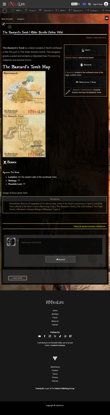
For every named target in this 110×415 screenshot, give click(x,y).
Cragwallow (34, 203)
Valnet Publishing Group (64, 389)
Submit (61, 259)
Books (28, 60)
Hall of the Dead (65, 203)
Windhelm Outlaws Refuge (29, 209)
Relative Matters (71, 57)
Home (55, 311)
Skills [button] (62, 11)
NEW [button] (17, 11)
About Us (55, 321)
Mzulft (18, 206)
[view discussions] (107, 18)
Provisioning (53, 56)
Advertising (55, 367)
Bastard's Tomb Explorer (82, 89)
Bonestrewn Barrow (18, 203)
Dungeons (20, 19)
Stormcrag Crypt (47, 206)
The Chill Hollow (84, 206)
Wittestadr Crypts (51, 209)
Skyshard (70, 72)
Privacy (55, 377)
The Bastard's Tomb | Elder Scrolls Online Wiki (33, 32)
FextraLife (40, 389)
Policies (55, 381)
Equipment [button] (77, 11)
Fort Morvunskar (48, 203)
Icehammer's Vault (83, 203)
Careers (55, 370)
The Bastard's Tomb (66, 206)
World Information (7, 19)
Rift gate (13, 51)
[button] (75, 4)
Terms (55, 374)
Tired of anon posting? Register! (89, 226)
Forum (55, 318)
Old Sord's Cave (30, 206)
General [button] (32, 11)
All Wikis (55, 314)
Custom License (58, 345)
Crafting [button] (93, 11)
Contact (55, 325)
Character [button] (47, 11)
